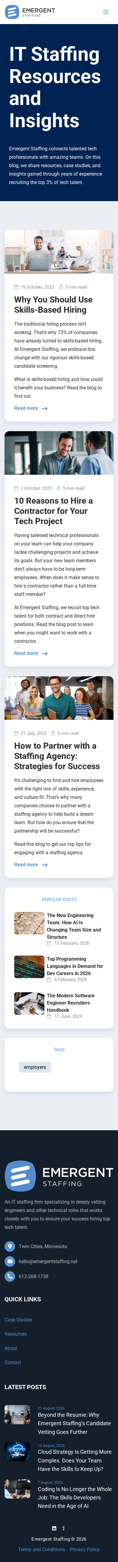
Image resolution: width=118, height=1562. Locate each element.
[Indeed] (63, 1529)
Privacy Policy (85, 1549)
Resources (16, 1334)
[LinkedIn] (54, 1528)
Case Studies (18, 1320)
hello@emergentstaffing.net (48, 1261)
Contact (13, 1362)
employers (35, 1067)
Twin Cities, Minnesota (42, 1246)
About (11, 1348)
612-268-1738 (33, 1276)
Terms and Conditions (41, 1549)
